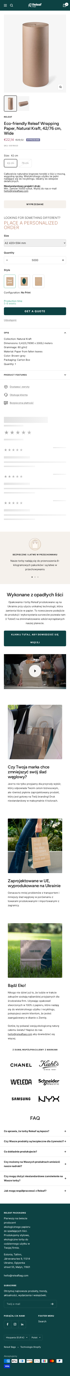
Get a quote (35, 311)
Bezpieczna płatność (22, 402)
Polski (34, 1337)
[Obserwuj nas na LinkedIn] (22, 1324)
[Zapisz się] (52, 1304)
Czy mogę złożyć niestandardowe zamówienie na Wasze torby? (33, 1178)
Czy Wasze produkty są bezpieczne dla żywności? (34, 1141)
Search (42, 1321)
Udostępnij (10, 320)
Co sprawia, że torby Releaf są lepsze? (26, 1131)
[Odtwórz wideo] (35, 671)
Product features (15, 375)
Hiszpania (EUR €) (15, 1337)
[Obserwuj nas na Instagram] (15, 1324)
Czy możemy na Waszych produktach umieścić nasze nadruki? (32, 1164)
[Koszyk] (64, 5)
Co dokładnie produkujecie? (20, 1151)
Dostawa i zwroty (19, 386)
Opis (6, 332)
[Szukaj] (11, 5)
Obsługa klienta (19, 394)
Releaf (8, 117)
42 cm (10, 163)
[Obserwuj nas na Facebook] (7, 1324)
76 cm (25, 163)
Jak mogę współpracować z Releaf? (25, 1190)
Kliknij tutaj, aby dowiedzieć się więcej (35, 638)
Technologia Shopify (30, 1347)
